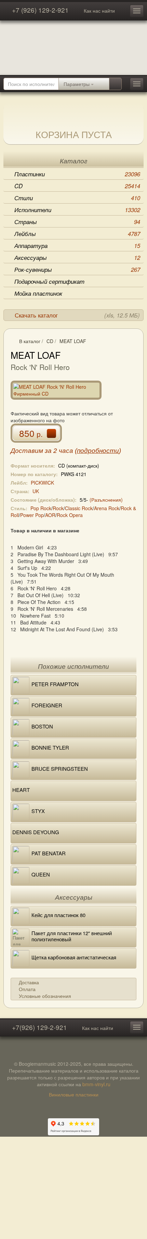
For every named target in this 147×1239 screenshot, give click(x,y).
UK (35, 491)
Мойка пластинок (38, 293)
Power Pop (32, 515)
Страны (77, 222)
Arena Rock (106, 508)
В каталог (29, 341)
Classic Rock (79, 508)
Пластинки (77, 174)
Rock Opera (70, 515)
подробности (98, 450)
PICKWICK (42, 482)
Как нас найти (99, 10)
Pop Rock (40, 508)
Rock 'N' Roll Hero (40, 367)
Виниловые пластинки (73, 1094)
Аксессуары (77, 257)
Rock (58, 508)
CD (77, 186)
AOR (50, 515)
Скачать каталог (77, 315)
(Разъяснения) (106, 499)
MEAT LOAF (72, 341)
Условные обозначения (45, 995)
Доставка (29, 982)
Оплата (27, 989)
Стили (77, 198)
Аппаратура (77, 245)
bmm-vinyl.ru (96, 1084)
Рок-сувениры (77, 269)
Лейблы (77, 234)
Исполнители (77, 210)
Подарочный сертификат (49, 281)
